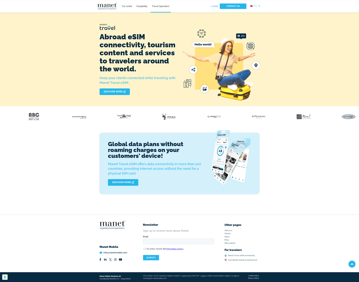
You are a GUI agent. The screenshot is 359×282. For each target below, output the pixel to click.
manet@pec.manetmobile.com (154, 278)
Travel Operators (160, 6)
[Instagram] (115, 259)
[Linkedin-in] (105, 259)
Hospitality (141, 6)
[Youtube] (120, 259)
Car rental (127, 6)
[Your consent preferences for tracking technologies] (5, 277)
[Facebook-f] (100, 259)
